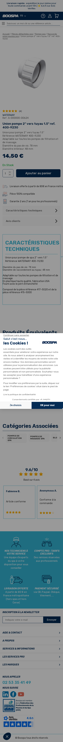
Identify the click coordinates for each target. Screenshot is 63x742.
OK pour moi (47, 405)
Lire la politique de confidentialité (19, 394)
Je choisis (16, 405)
